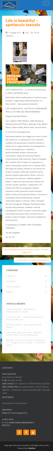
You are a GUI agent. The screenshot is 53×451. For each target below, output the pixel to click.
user (27, 32)
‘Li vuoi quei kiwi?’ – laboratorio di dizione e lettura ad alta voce (25, 318)
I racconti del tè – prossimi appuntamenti (32, 260)
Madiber (32, 448)
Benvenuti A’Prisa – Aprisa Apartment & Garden (23, 325)
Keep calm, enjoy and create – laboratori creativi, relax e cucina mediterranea (24, 333)
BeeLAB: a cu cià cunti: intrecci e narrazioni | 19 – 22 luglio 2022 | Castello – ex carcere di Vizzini (26, 342)
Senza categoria (13, 286)
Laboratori (10, 276)
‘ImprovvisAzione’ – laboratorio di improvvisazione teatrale (20, 310)
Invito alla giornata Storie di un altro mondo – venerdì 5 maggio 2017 (27, 250)
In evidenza (11, 281)
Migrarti (9, 292)
